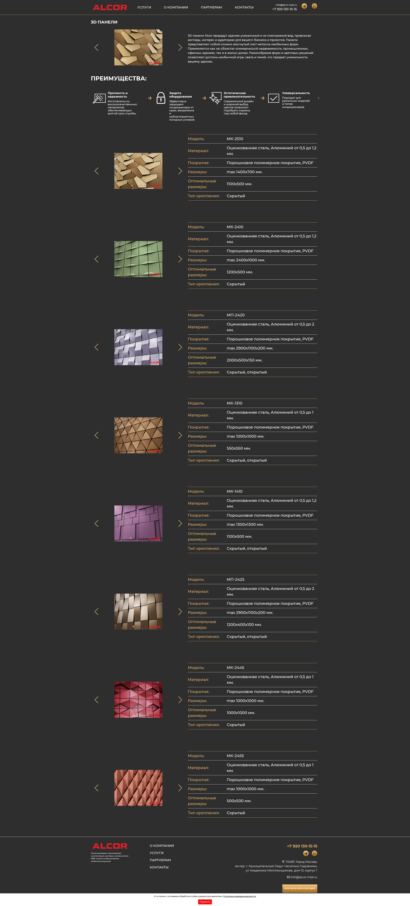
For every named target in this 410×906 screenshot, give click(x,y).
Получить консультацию (299, 888)
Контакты (244, 7)
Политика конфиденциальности (239, 896)
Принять (205, 901)
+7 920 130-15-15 (284, 9)
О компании (176, 7)
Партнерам (211, 7)
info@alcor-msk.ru (286, 5)
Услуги (144, 7)
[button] (130, 62)
